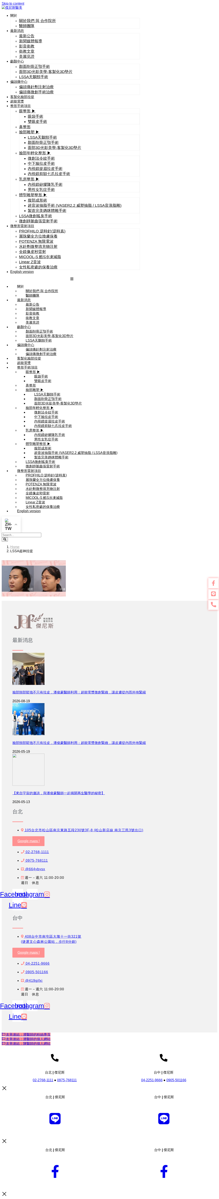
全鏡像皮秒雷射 (32, 252)
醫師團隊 (26, 26)
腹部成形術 (37, 200)
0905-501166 (176, 1080)
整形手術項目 (20, 106)
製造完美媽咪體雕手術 (47, 210)
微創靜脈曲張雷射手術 (38, 221)
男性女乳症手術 (41, 189)
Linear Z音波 (30, 262)
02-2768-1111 (43, 1080)
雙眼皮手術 (37, 121)
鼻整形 (25, 127)
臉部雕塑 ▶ (29, 132)
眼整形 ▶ (27, 111)
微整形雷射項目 (22, 226)
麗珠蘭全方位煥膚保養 (38, 236)
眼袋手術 (35, 116)
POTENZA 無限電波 (36, 241)
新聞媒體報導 (30, 41)
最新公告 (26, 36)
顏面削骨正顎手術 (34, 66)
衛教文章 (26, 51)
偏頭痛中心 (18, 81)
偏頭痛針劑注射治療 (36, 87)
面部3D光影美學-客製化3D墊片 (46, 72)
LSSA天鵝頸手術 (33, 77)
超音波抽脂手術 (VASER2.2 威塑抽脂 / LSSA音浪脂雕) (74, 205)
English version (22, 272)
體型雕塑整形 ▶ (33, 195)
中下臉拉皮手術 (41, 163)
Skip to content (13, 3)
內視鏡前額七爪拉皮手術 (49, 174)
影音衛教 (26, 46)
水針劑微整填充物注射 (38, 246)
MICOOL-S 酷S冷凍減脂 (40, 257)
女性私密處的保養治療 (38, 267)
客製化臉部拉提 (22, 97)
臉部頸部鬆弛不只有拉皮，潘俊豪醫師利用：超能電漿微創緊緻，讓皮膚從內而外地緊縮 (79, 692)
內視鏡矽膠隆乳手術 (45, 184)
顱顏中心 (17, 61)
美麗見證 (26, 56)
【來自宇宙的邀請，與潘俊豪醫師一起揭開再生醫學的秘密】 (58, 793)
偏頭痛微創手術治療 (36, 92)
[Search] (5, 539)
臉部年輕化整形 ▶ (35, 153)
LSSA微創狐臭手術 (35, 216)
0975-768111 (67, 1080)
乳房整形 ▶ (29, 179)
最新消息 (17, 31)
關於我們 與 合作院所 (37, 21)
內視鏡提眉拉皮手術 (45, 169)
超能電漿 (17, 101)
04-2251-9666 (152, 1080)
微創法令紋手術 (41, 158)
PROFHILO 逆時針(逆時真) (42, 231)
